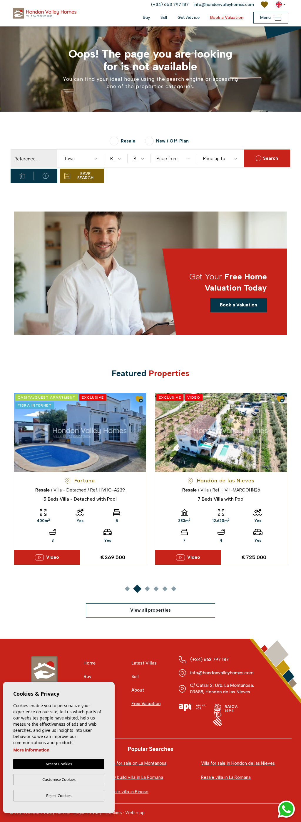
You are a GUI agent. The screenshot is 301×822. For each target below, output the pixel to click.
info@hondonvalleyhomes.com (223, 4)
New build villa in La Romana (135, 777)
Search (270, 158)
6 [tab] (173, 588)
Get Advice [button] (189, 17)
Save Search (85, 175)
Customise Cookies (59, 779)
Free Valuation (145, 703)
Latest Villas (144, 663)
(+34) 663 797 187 (170, 4)
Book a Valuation (226, 17)
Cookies (113, 812)
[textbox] (81, 158)
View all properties (150, 610)
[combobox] (80, 158)
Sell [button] (163, 17)
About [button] (137, 690)
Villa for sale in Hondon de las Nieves (238, 763)
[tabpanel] (80, 479)
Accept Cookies (59, 763)
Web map (135, 812)
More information (31, 750)
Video (52, 557)
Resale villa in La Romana (226, 777)
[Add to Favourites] (139, 399)
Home (89, 663)
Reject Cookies (58, 795)
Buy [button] (146, 17)
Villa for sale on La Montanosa (136, 763)
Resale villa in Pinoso (127, 791)
